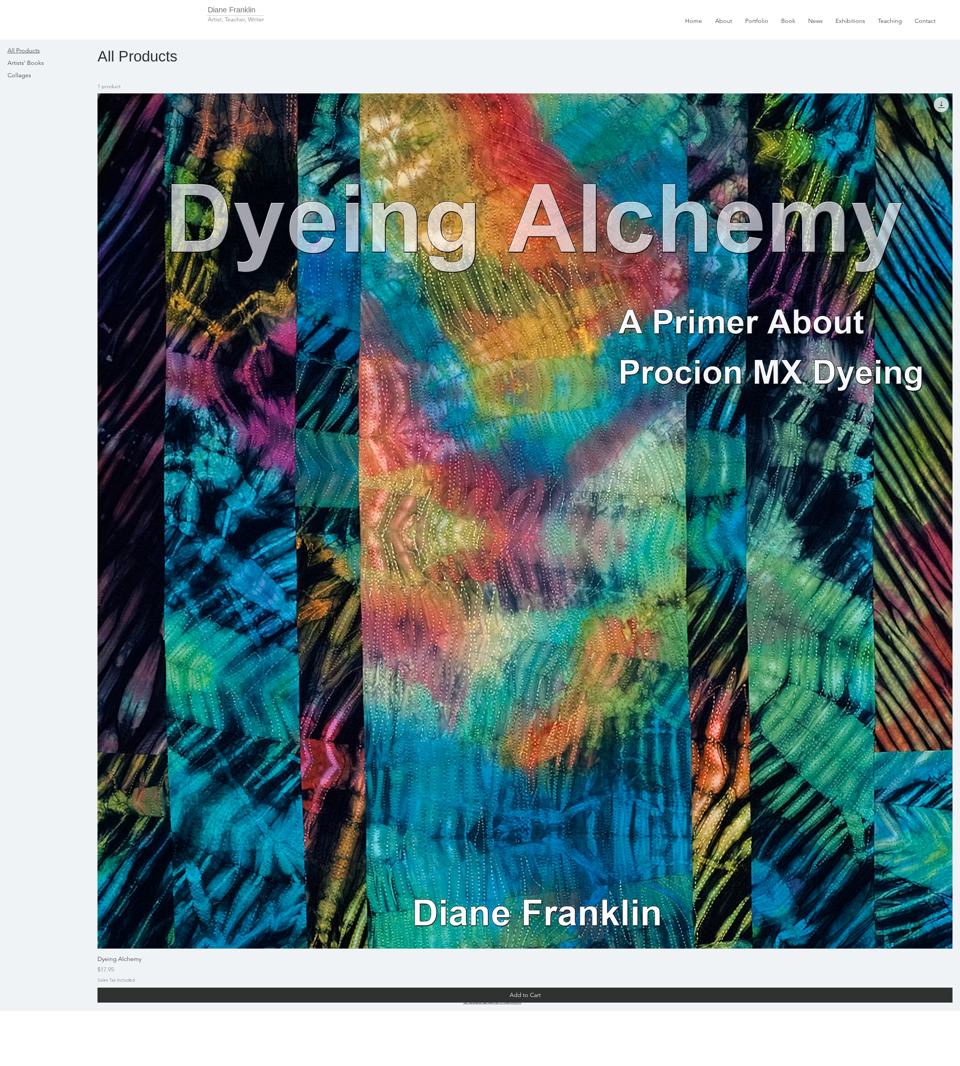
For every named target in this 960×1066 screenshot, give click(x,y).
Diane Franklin (231, 10)
